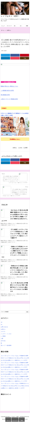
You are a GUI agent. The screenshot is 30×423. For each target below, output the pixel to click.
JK (1, 322)
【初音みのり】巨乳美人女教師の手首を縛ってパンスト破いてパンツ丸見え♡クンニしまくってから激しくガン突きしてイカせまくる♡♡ (19, 270)
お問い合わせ (4, 327)
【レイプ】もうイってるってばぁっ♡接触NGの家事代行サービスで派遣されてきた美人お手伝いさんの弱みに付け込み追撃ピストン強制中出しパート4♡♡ (15, 358)
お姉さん (9, 30)
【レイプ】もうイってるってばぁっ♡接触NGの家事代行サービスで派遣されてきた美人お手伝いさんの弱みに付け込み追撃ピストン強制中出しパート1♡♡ (15, 379)
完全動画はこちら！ (15, 139)
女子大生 (3, 340)
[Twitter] (5, 55)
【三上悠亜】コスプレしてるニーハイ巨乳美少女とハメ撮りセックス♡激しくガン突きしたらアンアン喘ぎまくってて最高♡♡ (19, 234)
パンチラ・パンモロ (6, 333)
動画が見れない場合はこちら (9, 86)
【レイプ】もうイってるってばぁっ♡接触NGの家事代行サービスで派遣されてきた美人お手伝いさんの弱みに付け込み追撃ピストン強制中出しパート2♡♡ (15, 372)
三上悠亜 (25, 147)
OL (1, 324)
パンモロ (20, 147)
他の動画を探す (5, 95)
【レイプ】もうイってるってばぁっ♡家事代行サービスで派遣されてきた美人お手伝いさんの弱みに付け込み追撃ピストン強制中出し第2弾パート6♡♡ (15, 386)
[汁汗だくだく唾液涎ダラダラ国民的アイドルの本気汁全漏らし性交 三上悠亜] (15, 126)
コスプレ (3, 331)
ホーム (2, 30)
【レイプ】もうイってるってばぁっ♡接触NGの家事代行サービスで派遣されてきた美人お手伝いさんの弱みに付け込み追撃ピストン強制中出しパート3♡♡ (15, 365)
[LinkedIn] (5, 58)
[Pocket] (15, 58)
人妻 (2, 338)
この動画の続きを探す (7, 90)
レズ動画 (3, 336)
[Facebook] (15, 55)
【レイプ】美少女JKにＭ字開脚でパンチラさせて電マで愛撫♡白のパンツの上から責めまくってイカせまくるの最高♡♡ (19, 287)
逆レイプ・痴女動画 (6, 345)
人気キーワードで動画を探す (9, 99)
